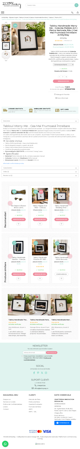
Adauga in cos (63, 81)
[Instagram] (46, 373)
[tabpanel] (28, 38)
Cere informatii (62, 98)
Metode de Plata (34, 399)
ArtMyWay (63, 38)
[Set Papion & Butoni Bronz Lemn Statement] (19, 196)
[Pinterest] (38, 373)
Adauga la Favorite (62, 94)
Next (6, 60)
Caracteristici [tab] (7, 168)
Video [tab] (6, 171)
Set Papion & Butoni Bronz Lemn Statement (18, 207)
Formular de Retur (35, 407)
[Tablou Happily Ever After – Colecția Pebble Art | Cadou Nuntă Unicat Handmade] (40, 196)
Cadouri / (52, 17)
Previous (6, 23)
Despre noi (7, 399)
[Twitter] (42, 373)
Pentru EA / (58, 17)
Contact (6, 409)
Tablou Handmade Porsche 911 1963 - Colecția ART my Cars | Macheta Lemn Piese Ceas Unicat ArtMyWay (40, 258)
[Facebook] (34, 373)
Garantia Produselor (35, 404)
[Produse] (3, 13)
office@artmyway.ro (41, 388)
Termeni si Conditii (9, 402)
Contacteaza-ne (64, 423)
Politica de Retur (34, 402)
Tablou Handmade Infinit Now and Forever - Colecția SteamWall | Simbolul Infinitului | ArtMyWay (61, 258)
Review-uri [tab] (7, 175)
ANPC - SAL (32, 411)
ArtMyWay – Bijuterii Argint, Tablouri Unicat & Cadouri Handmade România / (25, 17)
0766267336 (41, 385)
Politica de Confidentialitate (12, 404)
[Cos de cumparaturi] (77, 12)
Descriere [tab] (6, 121)
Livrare (5, 407)
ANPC (31, 409)
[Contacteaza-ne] (72, 12)
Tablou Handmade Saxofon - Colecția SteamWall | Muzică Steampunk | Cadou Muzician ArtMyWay (18, 258)
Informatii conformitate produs (13, 163)
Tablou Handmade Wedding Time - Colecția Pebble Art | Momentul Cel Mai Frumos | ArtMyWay (61, 207)
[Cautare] (76, 5)
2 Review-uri (68, 40)
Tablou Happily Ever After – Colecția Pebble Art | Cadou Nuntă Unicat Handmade (40, 207)
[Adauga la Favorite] (18, 223)
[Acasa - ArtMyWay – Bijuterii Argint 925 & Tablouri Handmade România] (12, 5)
